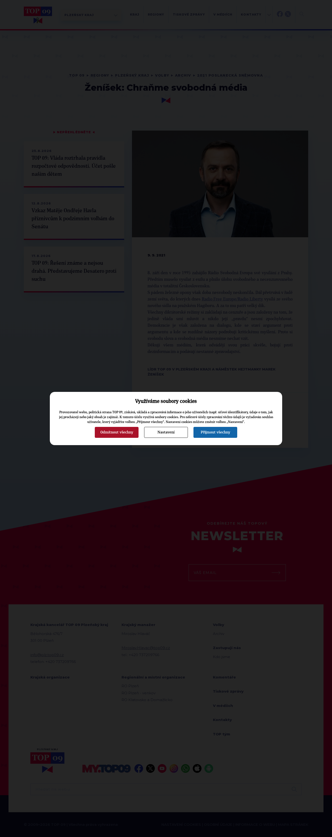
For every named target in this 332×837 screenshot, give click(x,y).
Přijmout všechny (215, 432)
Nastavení (166, 432)
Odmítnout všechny (116, 432)
